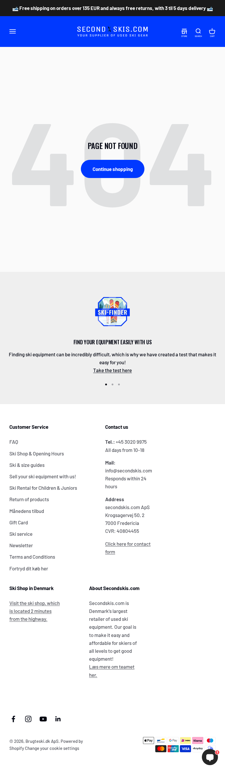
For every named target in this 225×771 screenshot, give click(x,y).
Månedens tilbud (26, 511)
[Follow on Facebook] (13, 719)
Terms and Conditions (32, 557)
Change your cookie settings (52, 748)
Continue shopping (113, 169)
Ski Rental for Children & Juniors (43, 488)
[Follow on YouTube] (43, 719)
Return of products (29, 499)
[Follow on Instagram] (28, 719)
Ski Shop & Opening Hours (36, 453)
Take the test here (112, 370)
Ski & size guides (27, 465)
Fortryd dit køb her (28, 568)
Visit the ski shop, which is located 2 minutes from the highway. (34, 611)
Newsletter (21, 545)
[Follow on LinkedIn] (58, 719)
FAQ (13, 442)
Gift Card (18, 522)
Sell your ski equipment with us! (42, 476)
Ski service (21, 534)
